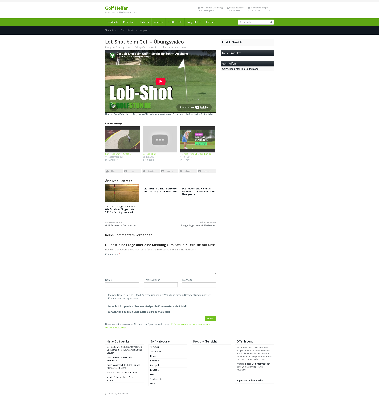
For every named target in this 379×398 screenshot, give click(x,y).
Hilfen (144, 22)
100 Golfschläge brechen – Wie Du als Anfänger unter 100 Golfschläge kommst (120, 209)
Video (130, 47)
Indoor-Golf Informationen (257, 363)
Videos (158, 22)
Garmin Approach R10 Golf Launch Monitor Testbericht (123, 366)
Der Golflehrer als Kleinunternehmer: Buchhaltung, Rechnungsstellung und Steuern (124, 349)
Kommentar (112, 254)
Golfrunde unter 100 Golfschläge (240, 68)
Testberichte (175, 22)
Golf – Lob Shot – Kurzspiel (118, 153)
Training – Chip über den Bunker (195, 153)
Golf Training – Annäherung (121, 224)
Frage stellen (194, 22)
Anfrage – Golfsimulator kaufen (122, 372)
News (153, 374)
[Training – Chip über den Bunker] (197, 139)
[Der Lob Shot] (160, 139)
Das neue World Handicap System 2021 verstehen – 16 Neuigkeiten (198, 191)
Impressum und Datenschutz (250, 380)
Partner (210, 22)
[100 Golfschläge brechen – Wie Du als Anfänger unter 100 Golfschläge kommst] (122, 193)
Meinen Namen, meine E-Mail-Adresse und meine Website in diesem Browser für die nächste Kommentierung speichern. (159, 296)
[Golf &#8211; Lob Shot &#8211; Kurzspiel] (122, 139)
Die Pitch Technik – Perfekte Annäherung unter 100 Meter (161, 190)
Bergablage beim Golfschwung (198, 224)
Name (109, 280)
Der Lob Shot (149, 153)
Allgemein (154, 346)
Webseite (187, 280)
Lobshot (163, 47)
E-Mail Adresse (153, 280)
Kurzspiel (122, 47)
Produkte (128, 22)
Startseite (113, 22)
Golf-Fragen (156, 351)
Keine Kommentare (178, 47)
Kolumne (154, 360)
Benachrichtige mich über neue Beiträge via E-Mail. (139, 311)
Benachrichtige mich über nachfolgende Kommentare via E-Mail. (147, 306)
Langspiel (154, 369)
